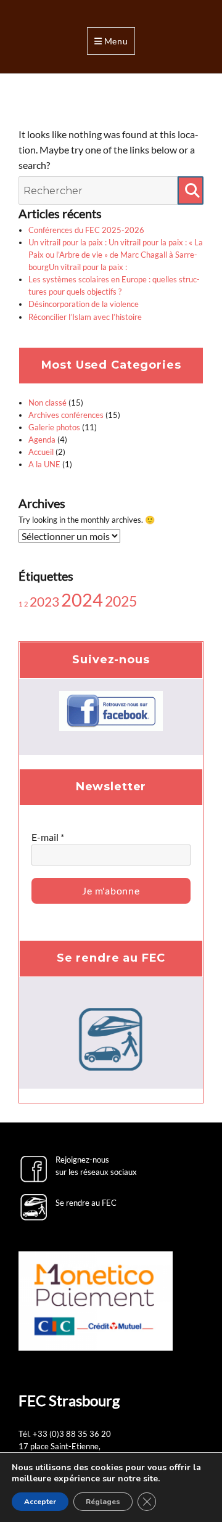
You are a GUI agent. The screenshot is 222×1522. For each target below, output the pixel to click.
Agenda (42, 439)
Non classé (47, 402)
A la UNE (44, 464)
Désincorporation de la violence (83, 304)
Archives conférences (66, 415)
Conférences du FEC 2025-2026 (86, 230)
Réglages (103, 1502)
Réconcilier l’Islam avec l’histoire (85, 317)
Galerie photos (54, 427)
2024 (82, 599)
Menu (116, 41)
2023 (44, 602)
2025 (121, 601)
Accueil (41, 452)
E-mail (47, 837)
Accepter (40, 1502)
